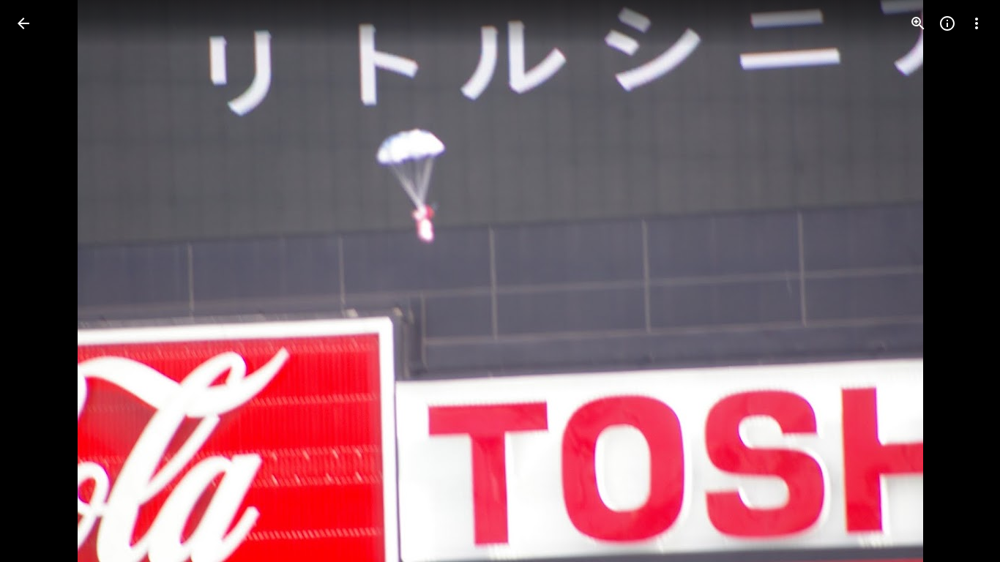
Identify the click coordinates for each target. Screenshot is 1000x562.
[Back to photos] (23, 23)
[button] (40, 281)
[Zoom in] (918, 23)
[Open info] (947, 23)
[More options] (976, 23)
